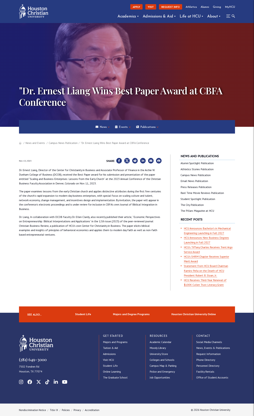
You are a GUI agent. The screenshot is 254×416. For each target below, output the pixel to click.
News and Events (35, 143)
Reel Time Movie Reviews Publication (202, 193)
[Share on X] (127, 161)
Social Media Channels (209, 342)
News (103, 127)
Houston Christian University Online (193, 314)
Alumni (205, 7)
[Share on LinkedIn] (143, 161)
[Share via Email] (151, 161)
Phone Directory (205, 360)
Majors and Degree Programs (131, 314)
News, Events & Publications (213, 348)
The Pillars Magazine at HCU (197, 210)
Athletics (191, 7)
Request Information (208, 354)
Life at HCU (190, 17)
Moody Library (158, 348)
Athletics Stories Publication (197, 169)
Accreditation (92, 410)
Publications (148, 127)
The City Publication (192, 205)
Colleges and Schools (162, 360)
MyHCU (230, 7)
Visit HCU (108, 360)
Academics (126, 17)
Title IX (54, 410)
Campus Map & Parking (163, 365)
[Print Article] (159, 161)
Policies (66, 410)
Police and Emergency (162, 371)
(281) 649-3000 (33, 359)
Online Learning (112, 371)
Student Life (83, 314)
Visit (151, 7)
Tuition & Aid (110, 348)
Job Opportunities (160, 377)
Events (123, 127)
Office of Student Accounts (212, 377)
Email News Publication (194, 181)
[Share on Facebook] (119, 161)
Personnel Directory (207, 365)
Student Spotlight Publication (198, 199)
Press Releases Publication (196, 187)
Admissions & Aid (158, 17)
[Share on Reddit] (135, 161)
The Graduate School (115, 377)
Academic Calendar (160, 342)
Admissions (109, 354)
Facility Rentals (205, 371)
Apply (136, 7)
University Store (159, 354)
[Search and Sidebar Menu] (229, 16)
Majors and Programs (115, 342)
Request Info (170, 7)
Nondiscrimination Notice (32, 410)
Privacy (77, 410)
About (212, 17)
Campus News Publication (63, 143)
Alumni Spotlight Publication (197, 163)
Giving (217, 7)
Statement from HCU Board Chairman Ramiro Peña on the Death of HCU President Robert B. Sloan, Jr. (206, 270)
